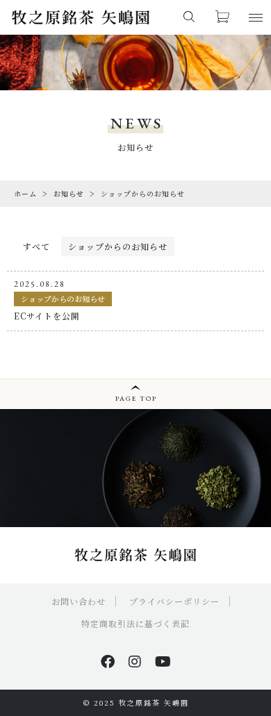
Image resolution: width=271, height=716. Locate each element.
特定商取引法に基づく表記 (135, 623)
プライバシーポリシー (174, 601)
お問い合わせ (78, 601)
